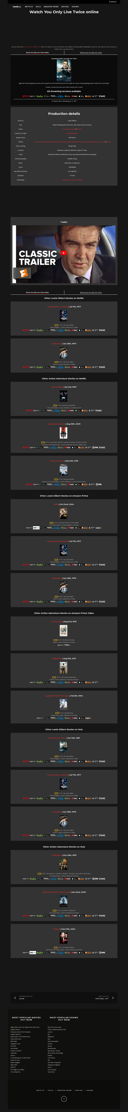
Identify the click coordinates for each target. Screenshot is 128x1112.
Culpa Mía (14, 1053)
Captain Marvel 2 (16, 1034)
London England (91, 142)
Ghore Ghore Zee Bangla (55, 1053)
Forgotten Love (15, 1044)
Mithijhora (51, 1036)
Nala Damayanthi (53, 1041)
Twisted (56, 929)
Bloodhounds (52, 1048)
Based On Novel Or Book (59, 142)
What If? (13, 1067)
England (70, 142)
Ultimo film (14, 1065)
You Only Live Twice (57, 738)
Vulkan (108, 142)
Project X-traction (16, 1051)
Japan (83, 142)
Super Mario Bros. (16, 1039)
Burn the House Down (54, 1027)
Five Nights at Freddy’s (17, 1069)
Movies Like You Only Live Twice (91, 52)
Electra (50, 1046)
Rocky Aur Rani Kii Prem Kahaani (20, 1032)
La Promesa (51, 1058)
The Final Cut (102, 999)
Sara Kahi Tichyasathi (54, 1062)
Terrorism (101, 142)
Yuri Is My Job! (52, 1069)
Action (26, 47)
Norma (13, 1055)
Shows (75, 7)
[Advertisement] (64, 30)
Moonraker (57, 344)
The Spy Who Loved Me (57, 307)
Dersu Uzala (57, 622)
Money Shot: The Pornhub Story (20, 1036)
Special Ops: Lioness (54, 1051)
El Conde (13, 1046)
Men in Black (57, 387)
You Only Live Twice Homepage (72, 180)
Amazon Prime (51, 7)
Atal (49, 1039)
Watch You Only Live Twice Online (37, 52)
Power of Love (15, 1060)
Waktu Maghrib (15, 1062)
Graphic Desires (15, 1029)
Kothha (50, 1055)
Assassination (45, 142)
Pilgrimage (57, 658)
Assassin (37, 142)
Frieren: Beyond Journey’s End (57, 1029)
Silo (49, 1034)
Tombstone (57, 855)
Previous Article (26, 996)
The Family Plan (15, 1072)
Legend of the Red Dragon (57, 696)
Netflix (29, 7)
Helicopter (77, 142)
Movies (65, 7)
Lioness (50, 1032)
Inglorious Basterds (56, 424)
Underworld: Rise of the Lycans (56, 892)
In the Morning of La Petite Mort (20, 1058)
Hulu (38, 7)
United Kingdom (72, 133)
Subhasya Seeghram (54, 1065)
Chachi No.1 (51, 1072)
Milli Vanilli (14, 1041)
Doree (50, 1067)
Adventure (31, 47)
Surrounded (14, 1048)
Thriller (38, 47)
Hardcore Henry (57, 461)
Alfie (56, 504)
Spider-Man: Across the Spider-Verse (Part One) (25, 1027)
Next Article (104, 996)
